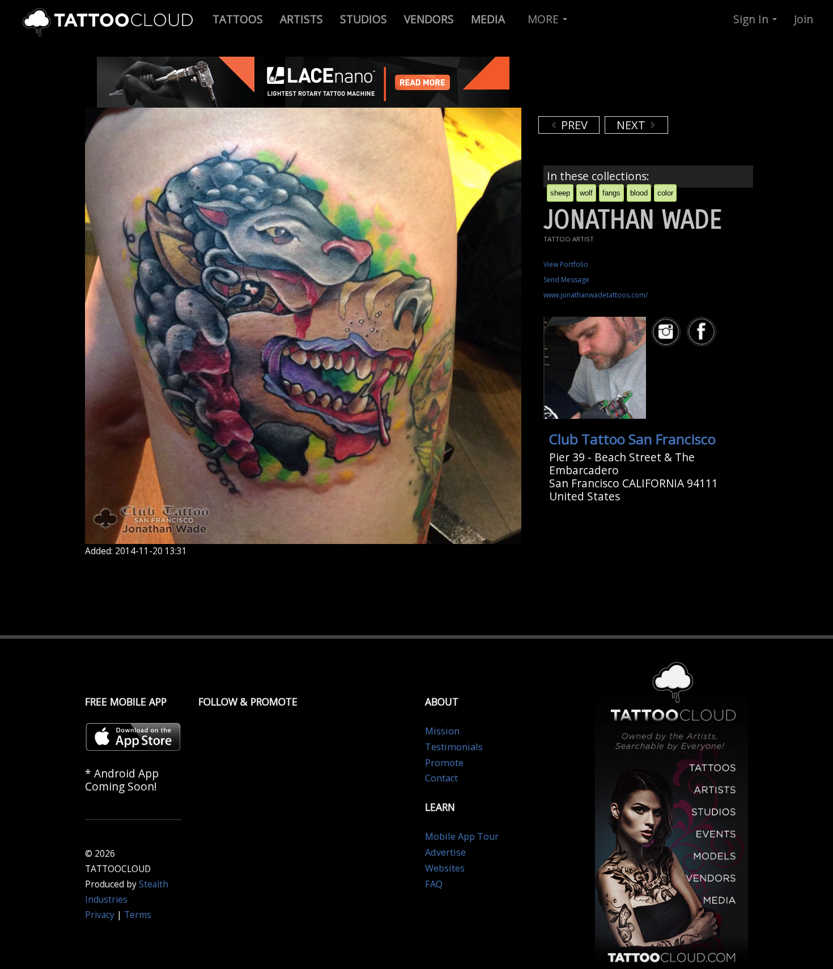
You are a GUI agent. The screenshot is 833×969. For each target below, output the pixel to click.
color (665, 193)
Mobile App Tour (462, 836)
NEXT (632, 125)
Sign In (752, 19)
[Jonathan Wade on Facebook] (703, 331)
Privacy (99, 915)
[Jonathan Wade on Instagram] (667, 331)
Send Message (566, 279)
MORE (545, 19)
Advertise (445, 852)
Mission (442, 731)
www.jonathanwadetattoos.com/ (595, 295)
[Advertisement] (629, 85)
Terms (137, 915)
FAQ (434, 884)
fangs (611, 193)
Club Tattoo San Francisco (632, 439)
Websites (445, 868)
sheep (560, 193)
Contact (441, 778)
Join (803, 19)
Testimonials (454, 747)
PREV (573, 125)
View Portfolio (565, 264)
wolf (586, 193)
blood (639, 193)
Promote (444, 762)
